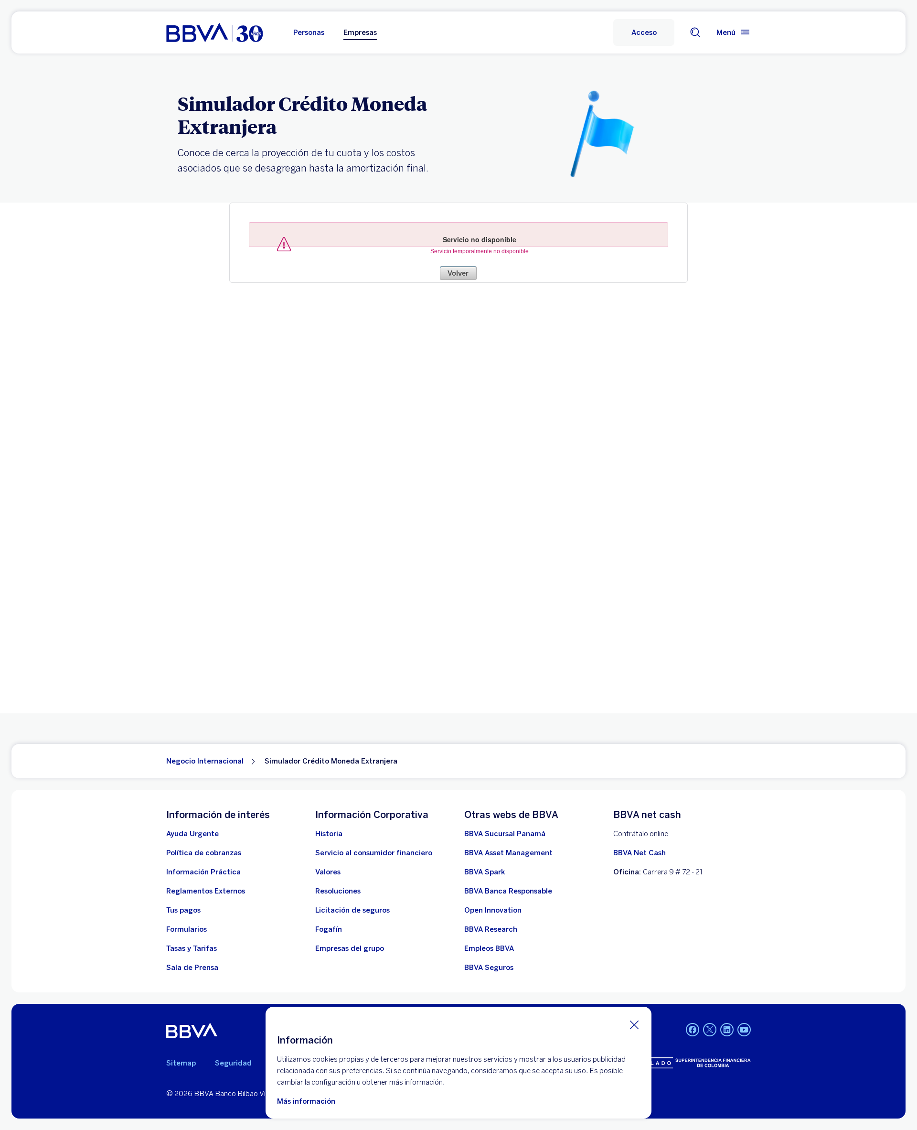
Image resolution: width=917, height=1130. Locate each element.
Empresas (360, 32)
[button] (643, 32)
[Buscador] (695, 32)
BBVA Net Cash (639, 853)
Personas (308, 32)
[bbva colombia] (214, 32)
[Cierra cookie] (634, 1024)
